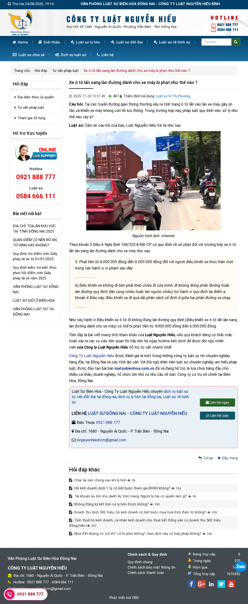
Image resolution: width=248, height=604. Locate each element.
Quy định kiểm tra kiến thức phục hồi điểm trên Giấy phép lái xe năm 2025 (35, 272)
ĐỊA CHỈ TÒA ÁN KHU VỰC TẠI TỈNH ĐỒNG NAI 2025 (34, 229)
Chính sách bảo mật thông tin (151, 567)
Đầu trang (229, 458)
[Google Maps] (201, 584)
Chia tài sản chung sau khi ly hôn (104, 480)
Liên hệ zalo (219, 416)
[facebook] (191, 584)
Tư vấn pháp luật (65, 70)
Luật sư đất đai (129, 42)
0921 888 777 (108, 422)
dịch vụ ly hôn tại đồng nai (139, 396)
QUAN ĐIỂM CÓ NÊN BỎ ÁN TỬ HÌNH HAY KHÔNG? (35, 242)
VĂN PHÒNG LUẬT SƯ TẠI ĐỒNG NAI (33, 312)
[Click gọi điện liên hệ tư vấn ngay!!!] (10, 594)
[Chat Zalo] (241, 566)
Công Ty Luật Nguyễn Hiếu (91, 355)
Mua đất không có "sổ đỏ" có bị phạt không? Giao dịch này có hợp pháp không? (142, 533)
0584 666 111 (35, 196)
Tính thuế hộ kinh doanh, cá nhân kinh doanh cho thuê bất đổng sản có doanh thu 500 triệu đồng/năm (145, 523)
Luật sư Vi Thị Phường (173, 96)
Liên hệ (107, 55)
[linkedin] (211, 584)
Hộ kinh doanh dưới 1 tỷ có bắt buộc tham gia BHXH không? (127, 488)
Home (22, 42)
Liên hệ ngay (219, 402)
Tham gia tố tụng (31, 118)
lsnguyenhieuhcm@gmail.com (101, 440)
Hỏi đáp (41, 70)
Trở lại (207, 458)
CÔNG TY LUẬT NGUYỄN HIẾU (158, 413)
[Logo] (124, 22)
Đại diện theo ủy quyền (35, 97)
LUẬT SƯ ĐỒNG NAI (107, 413)
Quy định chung (140, 562)
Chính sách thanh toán (146, 572)
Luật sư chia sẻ (31, 55)
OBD (135, 598)
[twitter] (221, 584)
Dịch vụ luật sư (73, 55)
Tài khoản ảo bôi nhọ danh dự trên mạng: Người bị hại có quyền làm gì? (134, 496)
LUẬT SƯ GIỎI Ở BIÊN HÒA (34, 300)
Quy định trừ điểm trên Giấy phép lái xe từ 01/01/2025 (35, 256)
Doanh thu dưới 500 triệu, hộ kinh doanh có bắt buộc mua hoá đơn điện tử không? (145, 512)
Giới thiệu (51, 42)
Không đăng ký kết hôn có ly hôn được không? (116, 504)
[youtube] (231, 584)
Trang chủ (22, 70)
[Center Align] (235, 42)
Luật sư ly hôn (87, 42)
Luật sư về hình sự (174, 42)
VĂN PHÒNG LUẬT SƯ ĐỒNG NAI (36, 289)
